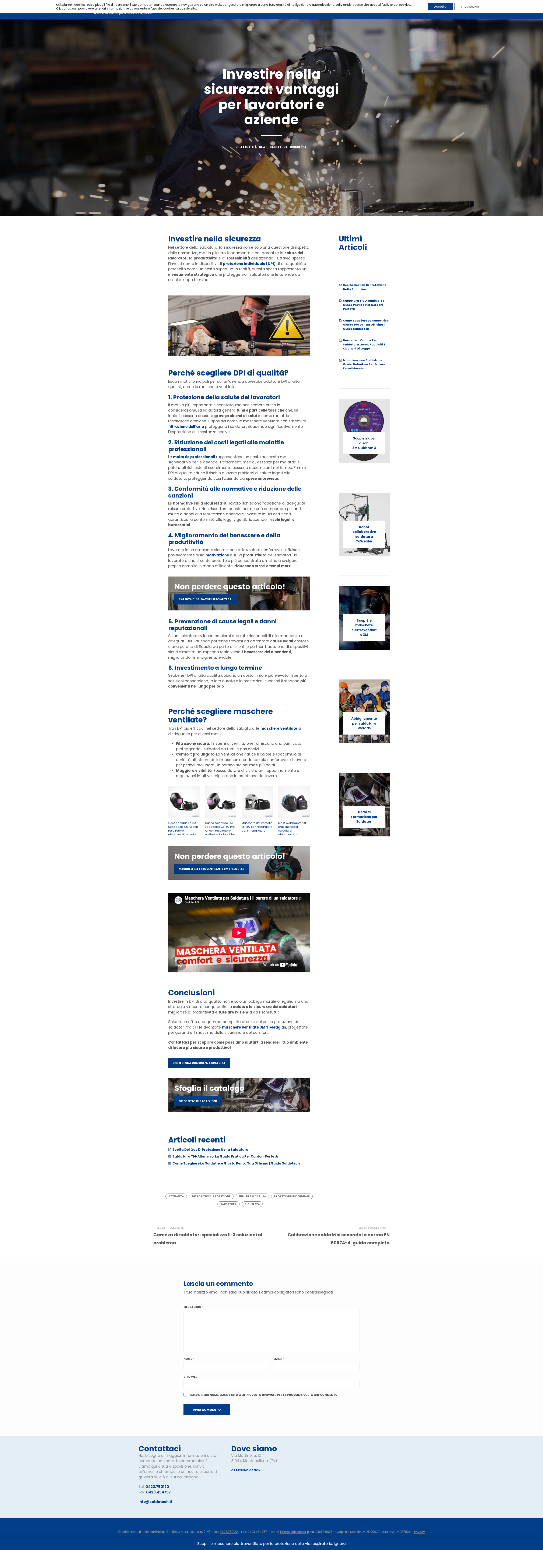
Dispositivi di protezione (211, 1196)
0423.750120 (157, 1486)
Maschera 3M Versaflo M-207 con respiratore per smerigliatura (257, 827)
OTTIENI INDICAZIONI (246, 1470)
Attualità (248, 147)
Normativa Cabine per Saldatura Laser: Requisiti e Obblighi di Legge (364, 344)
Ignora (340, 1543)
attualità (176, 1196)
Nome (188, 1359)
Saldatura (279, 147)
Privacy (419, 1532)
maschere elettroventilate (238, 1543)
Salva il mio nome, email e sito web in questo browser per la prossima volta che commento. (264, 1395)
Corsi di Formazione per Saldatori (364, 817)
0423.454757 (158, 1492)
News (263, 147)
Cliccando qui (66, 8)
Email (279, 1359)
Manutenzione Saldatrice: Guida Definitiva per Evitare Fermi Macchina (364, 364)
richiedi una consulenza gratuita (199, 1063)
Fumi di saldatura (252, 1196)
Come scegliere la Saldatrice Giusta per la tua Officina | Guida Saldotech (236, 1163)
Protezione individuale (292, 1196)
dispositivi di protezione (198, 1101)
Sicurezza (298, 147)
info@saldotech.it (155, 1501)
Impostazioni (470, 6)
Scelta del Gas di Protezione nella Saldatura (210, 1149)
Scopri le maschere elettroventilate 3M (364, 627)
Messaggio (193, 1307)
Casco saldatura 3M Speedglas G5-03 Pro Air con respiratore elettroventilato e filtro (220, 829)
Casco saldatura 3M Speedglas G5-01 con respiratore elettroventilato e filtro (183, 829)
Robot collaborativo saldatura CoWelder (364, 534)
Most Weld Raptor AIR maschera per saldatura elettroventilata (293, 829)
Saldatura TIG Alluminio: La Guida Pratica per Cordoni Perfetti (225, 1156)
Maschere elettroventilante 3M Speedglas (211, 869)
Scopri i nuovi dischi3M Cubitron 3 (364, 443)
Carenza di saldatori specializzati (205, 599)
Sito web (190, 1377)
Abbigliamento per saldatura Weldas (364, 723)
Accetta (440, 6)
